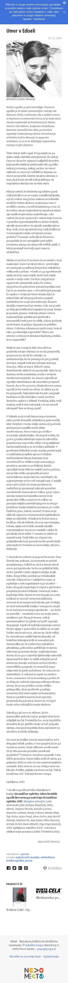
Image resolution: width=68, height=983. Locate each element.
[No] (64, 11)
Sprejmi (27, 19)
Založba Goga (34, 945)
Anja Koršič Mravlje (49, 841)
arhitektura (48, 857)
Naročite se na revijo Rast (25, 956)
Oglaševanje (51, 956)
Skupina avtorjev (34, 801)
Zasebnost (39, 19)
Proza (25, 854)
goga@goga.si (46, 949)
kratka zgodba (15, 860)
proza (28, 860)
